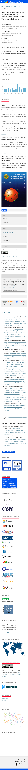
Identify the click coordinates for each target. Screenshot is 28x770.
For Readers (5, 698)
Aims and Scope (6, 479)
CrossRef (3, 134)
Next (23, 414)
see (8, 632)
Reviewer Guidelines (8, 483)
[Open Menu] (1, 1)
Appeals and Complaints (9, 485)
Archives (7, 6)
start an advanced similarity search (18, 417)
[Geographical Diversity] (14, 656)
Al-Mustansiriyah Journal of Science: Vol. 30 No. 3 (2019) (14, 408)
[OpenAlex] (7, 557)
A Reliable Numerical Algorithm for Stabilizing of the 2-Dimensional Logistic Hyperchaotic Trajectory (15, 371)
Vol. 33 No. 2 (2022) (15, 6)
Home (2, 6)
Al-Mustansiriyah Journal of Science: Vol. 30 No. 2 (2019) (14, 432)
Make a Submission (8, 451)
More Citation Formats (10, 290)
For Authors (5, 700)
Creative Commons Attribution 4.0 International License (12, 674)
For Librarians (5, 703)
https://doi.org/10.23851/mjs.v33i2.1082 (14, 47)
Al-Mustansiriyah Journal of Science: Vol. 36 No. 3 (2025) (14, 336)
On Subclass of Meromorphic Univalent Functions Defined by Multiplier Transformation (15, 390)
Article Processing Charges (9, 487)
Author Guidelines (7, 481)
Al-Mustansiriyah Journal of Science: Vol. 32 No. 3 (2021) (14, 382)
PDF (5, 210)
